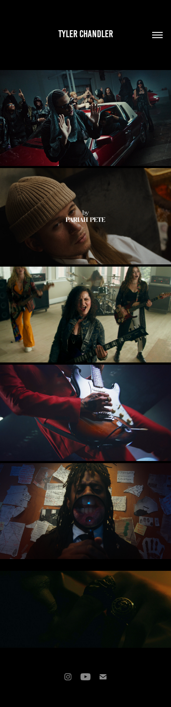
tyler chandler (85, 33)
